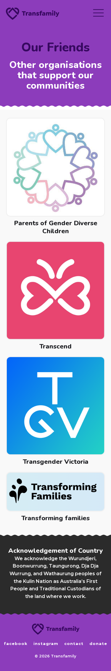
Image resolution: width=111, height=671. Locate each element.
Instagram (45, 643)
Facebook (16, 643)
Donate (98, 643)
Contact (73, 643)
